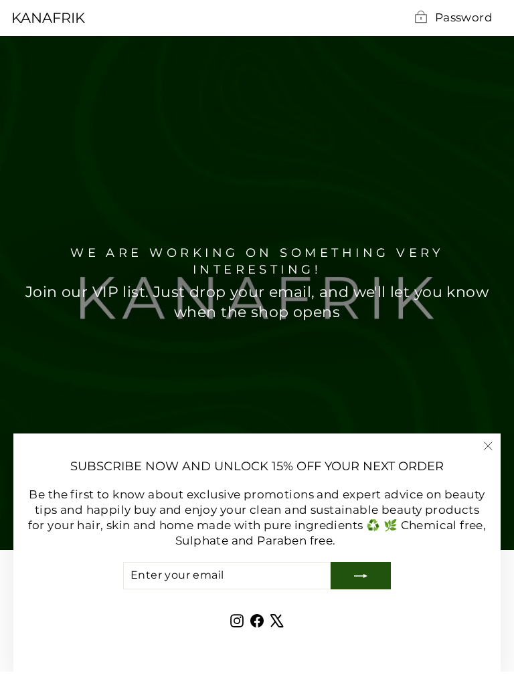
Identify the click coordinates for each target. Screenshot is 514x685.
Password (464, 17)
